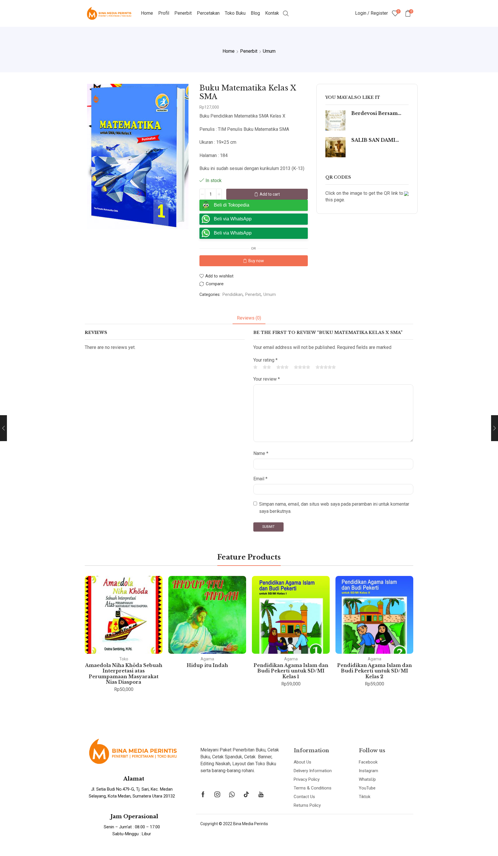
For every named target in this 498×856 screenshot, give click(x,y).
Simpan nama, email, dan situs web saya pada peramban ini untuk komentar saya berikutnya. (334, 507)
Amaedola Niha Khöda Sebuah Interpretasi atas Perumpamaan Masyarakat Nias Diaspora (123, 673)
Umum (269, 51)
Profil (163, 13)
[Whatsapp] (232, 794)
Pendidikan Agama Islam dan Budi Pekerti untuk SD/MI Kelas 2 (374, 670)
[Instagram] (217, 794)
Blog (255, 13)
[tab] (249, 318)
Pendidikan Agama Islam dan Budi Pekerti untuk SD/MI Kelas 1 (291, 670)
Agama (207, 659)
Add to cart (270, 194)
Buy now (256, 260)
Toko (123, 659)
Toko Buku (235, 13)
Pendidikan (232, 294)
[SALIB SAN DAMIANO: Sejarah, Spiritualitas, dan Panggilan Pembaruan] (335, 147)
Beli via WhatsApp (233, 218)
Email (260, 478)
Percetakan (208, 13)
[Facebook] (203, 794)
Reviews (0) (249, 318)
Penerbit (183, 13)
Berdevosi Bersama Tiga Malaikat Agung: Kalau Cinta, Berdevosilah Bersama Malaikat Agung (376, 113)
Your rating (265, 360)
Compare (215, 284)
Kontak (272, 13)
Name (260, 453)
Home (147, 13)
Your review (266, 379)
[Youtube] (261, 794)
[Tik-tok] (246, 794)
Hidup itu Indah (207, 665)
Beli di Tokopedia (231, 205)
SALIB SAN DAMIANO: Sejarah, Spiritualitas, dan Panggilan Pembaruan (376, 140)
